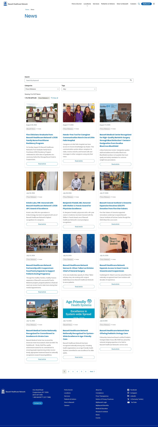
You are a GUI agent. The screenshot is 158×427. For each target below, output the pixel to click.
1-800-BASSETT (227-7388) (42, 397)
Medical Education (102, 408)
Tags (63, 85)
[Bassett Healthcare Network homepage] (15, 4)
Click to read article (42, 135)
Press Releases (43, 98)
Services (96, 4)
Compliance (100, 393)
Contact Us (37, 403)
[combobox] (79, 80)
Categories (28, 85)
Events (98, 418)
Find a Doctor (77, 4)
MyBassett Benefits (102, 405)
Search (27, 77)
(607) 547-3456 (38, 395)
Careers (133, 4)
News (98, 415)
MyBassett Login (101, 402)
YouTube (134, 402)
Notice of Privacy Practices (105, 399)
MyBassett (146, 4)
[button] (154, 4)
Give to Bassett (122, 4)
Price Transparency (102, 396)
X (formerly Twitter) (137, 399)
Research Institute (102, 411)
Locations (87, 4)
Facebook (133, 390)
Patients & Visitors (108, 4)
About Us (99, 390)
